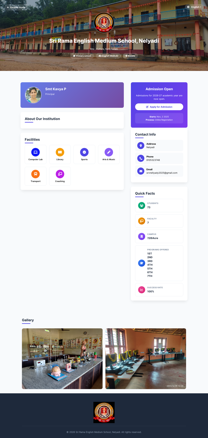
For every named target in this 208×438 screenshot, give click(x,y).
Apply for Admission (161, 106)
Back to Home (17, 7)
